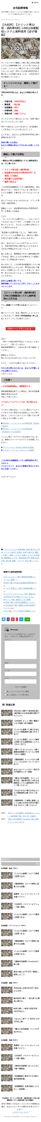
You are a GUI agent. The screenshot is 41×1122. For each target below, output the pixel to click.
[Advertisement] (20, 496)
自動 (11, 555)
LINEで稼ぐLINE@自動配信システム (20, 602)
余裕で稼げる (28, 552)
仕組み (19, 552)
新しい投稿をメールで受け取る (18, 695)
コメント (8, 640)
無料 (14, 561)
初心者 (8, 561)
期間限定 (7, 558)
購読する (7, 859)
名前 (7, 663)
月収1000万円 (24, 558)
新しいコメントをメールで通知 (18, 691)
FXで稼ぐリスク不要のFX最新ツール (20, 611)
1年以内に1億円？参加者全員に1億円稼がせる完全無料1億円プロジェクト (26, 713)
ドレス (6, 552)
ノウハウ (20, 561)
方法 (26, 561)
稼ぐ (31, 561)
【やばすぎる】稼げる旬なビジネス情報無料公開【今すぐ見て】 (26, 793)
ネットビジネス (11, 549)
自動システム (27, 555)
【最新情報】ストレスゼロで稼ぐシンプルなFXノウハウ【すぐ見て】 (27, 762)
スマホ (15, 558)
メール (7, 670)
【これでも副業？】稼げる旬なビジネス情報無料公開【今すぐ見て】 (26, 732)
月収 (3, 561)
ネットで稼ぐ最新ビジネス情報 (18, 600)
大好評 (13, 552)
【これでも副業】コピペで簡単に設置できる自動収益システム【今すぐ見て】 (26, 742)
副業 (32, 558)
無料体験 (21, 549)
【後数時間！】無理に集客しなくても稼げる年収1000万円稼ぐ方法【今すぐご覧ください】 (27, 803)
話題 (28, 549)
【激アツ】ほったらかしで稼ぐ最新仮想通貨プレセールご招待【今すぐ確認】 (26, 752)
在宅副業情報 (20, 8)
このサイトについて (20, 1112)
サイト (7, 678)
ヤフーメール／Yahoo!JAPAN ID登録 (18, 447)
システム (17, 555)
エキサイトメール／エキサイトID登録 (18, 450)
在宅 (37, 558)
